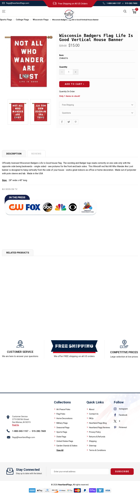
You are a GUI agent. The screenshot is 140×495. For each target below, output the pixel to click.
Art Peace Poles (63, 409)
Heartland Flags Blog (98, 423)
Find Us (15, 425)
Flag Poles (60, 414)
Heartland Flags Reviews (99, 427)
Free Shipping (68, 105)
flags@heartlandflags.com (17, 3)
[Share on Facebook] (62, 121)
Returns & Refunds (97, 437)
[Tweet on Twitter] (69, 121)
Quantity (63, 67)
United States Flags (64, 441)
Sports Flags (6, 19)
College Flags (22, 19)
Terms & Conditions (97, 450)
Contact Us (93, 414)
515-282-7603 (131, 3)
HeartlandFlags (65, 485)
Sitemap (92, 446)
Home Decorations (64, 418)
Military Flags (62, 423)
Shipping (93, 441)
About (91, 409)
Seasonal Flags (62, 427)
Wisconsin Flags (41, 19)
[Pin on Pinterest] (75, 121)
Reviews (36, 153)
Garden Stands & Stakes (66, 446)
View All (59, 450)
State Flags (61, 437)
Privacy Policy (95, 432)
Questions (66, 113)
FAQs (91, 418)
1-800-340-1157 (114, 3)
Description (13, 153)
